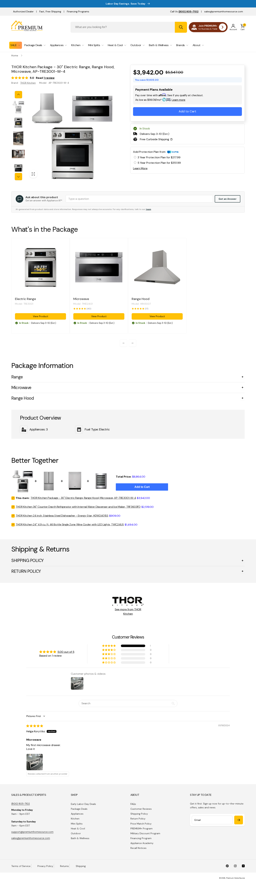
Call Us (184, 11)
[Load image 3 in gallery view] (18, 138)
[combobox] (129, 27)
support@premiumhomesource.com (32, 831)
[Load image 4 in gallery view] (18, 154)
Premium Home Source (235, 878)
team (148, 209)
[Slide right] (18, 176)
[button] (243, 27)
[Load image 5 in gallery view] (18, 170)
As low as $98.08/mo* (160, 100)
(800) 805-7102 (20, 803)
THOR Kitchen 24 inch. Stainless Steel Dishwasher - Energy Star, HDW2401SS (62, 515)
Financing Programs (78, 11)
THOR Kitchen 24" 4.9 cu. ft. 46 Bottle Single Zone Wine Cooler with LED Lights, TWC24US (70, 524)
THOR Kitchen (28, 82)
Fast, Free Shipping (50, 11)
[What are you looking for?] (181, 27)
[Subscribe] (238, 820)
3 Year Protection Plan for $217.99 (159, 157)
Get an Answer (227, 198)
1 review (49, 78)
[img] (34, 726)
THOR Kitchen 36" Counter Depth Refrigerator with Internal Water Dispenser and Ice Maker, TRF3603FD (78, 507)
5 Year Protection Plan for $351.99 (159, 163)
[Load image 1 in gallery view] (18, 107)
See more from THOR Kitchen (128, 612)
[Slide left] (18, 94)
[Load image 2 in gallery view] (18, 123)
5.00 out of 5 (65, 652)
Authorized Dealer (23, 11)
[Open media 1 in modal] (71, 135)
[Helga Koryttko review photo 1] (34, 762)
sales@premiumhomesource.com (223, 11)
